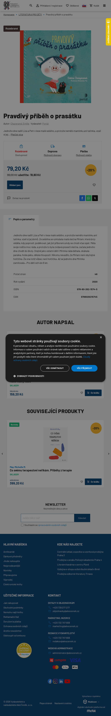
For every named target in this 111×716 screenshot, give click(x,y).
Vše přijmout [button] (84, 368)
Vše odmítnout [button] (55, 368)
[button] (28, 376)
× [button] (101, 337)
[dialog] (55, 358)
